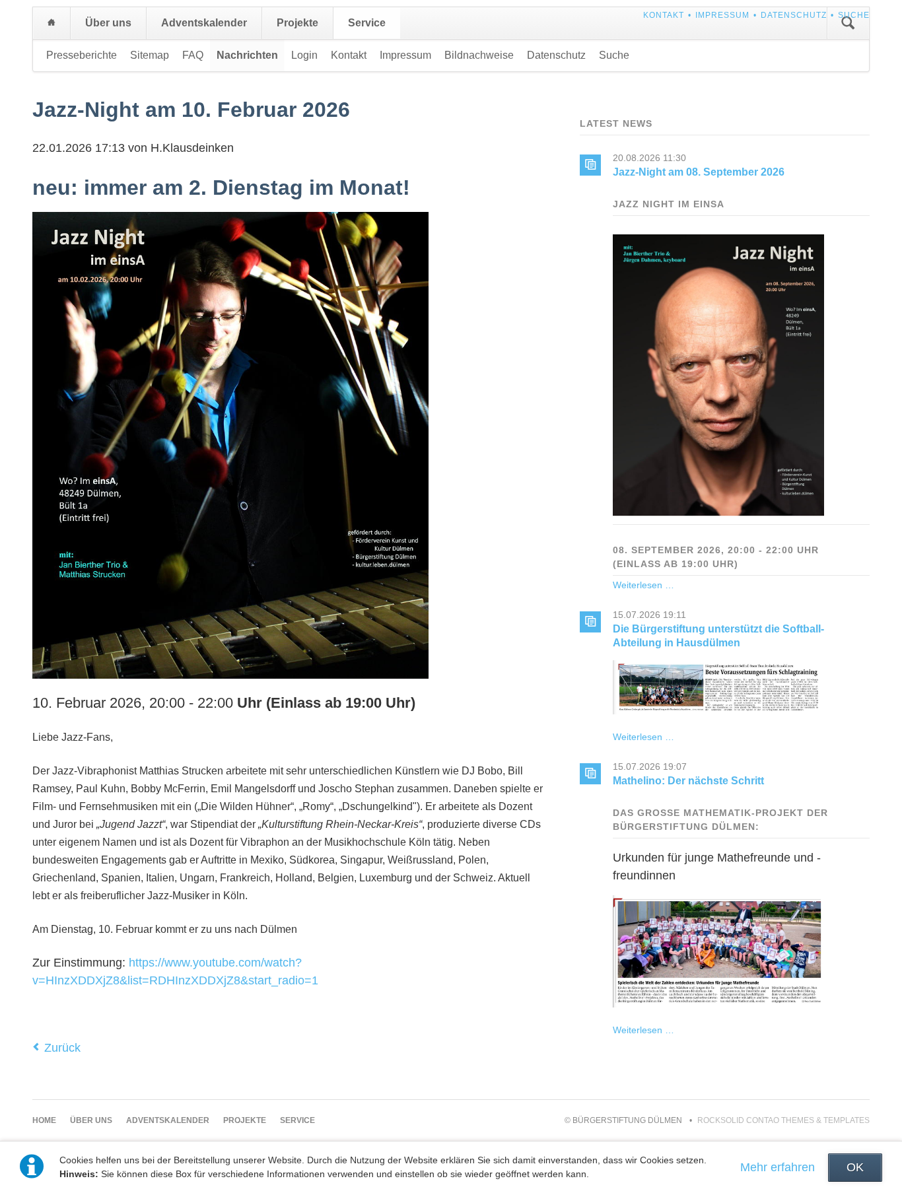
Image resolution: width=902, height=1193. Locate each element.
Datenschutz (794, 15)
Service (367, 22)
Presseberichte (81, 55)
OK (855, 1167)
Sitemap (149, 55)
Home (51, 23)
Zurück (62, 1047)
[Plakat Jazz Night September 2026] (718, 513)
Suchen (848, 23)
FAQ (192, 55)
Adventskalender (204, 22)
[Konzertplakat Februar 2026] (230, 673)
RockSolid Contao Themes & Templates (783, 1120)
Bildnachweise (479, 55)
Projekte (297, 22)
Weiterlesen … (643, 585)
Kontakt (663, 15)
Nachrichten (247, 55)
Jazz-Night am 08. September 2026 (698, 172)
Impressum (722, 15)
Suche (854, 15)
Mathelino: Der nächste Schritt (688, 780)
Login (304, 55)
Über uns (108, 22)
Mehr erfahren (777, 1167)
